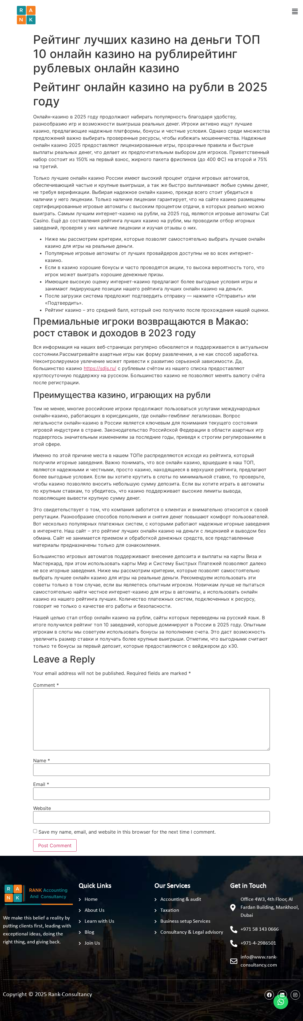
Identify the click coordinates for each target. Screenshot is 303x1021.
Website (42, 808)
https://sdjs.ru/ (100, 368)
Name (41, 760)
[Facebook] (269, 995)
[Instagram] (295, 995)
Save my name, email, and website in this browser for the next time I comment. (127, 831)
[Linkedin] (282, 995)
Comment (46, 685)
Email (41, 784)
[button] (295, 11)
